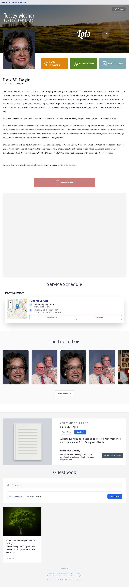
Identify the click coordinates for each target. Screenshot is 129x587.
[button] (17, 306)
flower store (71, 164)
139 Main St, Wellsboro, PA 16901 (48, 312)
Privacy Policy (57, 576)
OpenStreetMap (67, 580)
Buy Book (80, 432)
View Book (66, 432)
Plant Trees (99, 317)
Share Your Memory (112, 455)
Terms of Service (71, 576)
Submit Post (115, 496)
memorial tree (33, 164)
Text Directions (52, 317)
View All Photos (64, 393)
